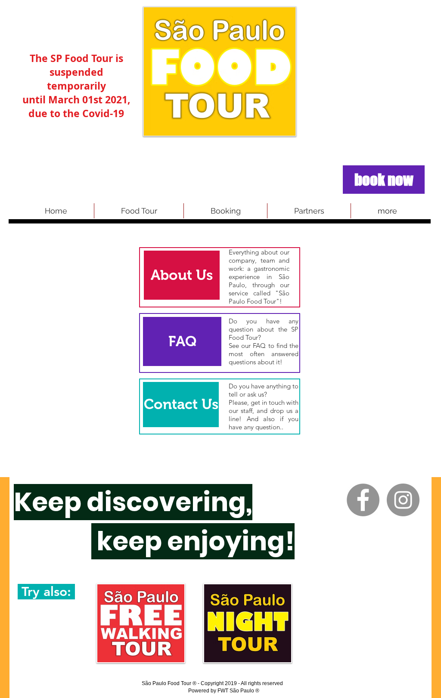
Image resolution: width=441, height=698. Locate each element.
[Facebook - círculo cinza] (363, 500)
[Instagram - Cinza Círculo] (403, 500)
